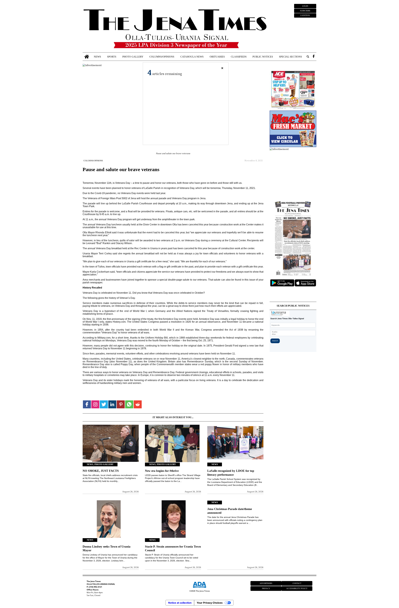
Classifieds (239, 56)
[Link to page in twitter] (104, 404)
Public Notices (262, 56)
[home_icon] (87, 57)
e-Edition (305, 15)
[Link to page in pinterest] (121, 404)
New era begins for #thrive (162, 470)
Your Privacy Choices (210, 602)
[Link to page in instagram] (95, 404)
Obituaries (217, 56)
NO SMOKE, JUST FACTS (101, 470)
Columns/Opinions (161, 56)
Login (305, 6)
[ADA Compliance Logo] (199, 588)
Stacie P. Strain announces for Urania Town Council (173, 548)
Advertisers (266, 583)
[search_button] (308, 56)
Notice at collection (180, 602)
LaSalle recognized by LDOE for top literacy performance (230, 472)
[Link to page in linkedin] (112, 404)
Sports (111, 56)
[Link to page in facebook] (87, 404)
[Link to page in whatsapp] (129, 404)
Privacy (266, 588)
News (97, 56)
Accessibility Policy (297, 588)
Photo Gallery (132, 56)
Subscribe (305, 11)
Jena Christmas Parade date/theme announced (229, 510)
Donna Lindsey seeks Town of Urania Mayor (106, 548)
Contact (297, 583)
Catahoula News (192, 56)
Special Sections (290, 56)
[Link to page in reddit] (138, 404)
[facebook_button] (313, 56)
